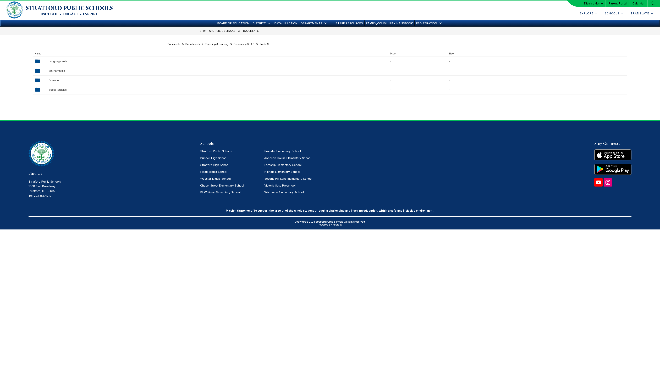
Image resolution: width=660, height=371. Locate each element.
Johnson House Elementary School (287, 158)
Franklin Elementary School (282, 151)
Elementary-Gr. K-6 (244, 44)
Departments (192, 44)
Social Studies (57, 89)
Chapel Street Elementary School (222, 185)
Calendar (638, 3)
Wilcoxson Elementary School (284, 192)
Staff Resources (349, 23)
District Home (593, 3)
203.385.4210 (42, 195)
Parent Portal (617, 3)
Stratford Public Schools (217, 30)
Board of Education (233, 23)
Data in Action (286, 23)
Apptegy (337, 224)
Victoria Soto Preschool (279, 185)
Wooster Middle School (215, 178)
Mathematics (56, 70)
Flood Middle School (213, 171)
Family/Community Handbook (389, 23)
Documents (251, 30)
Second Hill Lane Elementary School (288, 178)
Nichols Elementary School (282, 171)
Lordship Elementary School (282, 165)
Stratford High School (214, 165)
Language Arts (58, 61)
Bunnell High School (213, 158)
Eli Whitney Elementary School (220, 192)
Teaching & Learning (216, 44)
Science (53, 80)
